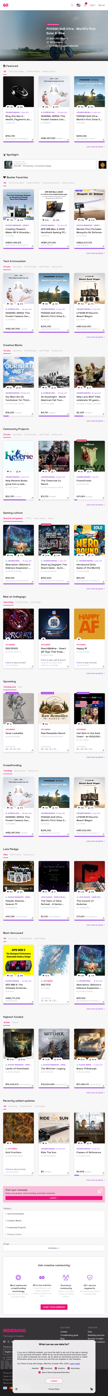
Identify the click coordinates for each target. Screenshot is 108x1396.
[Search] (72, 5)
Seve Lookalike (14, 733)
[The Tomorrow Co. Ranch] (54, 456)
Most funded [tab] (19, 771)
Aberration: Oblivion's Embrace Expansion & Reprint (18, 568)
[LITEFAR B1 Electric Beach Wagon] (89, 288)
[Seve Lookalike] (18, 708)
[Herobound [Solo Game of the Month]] (89, 540)
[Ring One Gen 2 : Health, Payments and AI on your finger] (18, 91)
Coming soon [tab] (10, 687)
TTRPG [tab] (28, 518)
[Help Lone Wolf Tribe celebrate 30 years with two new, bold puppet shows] (89, 372)
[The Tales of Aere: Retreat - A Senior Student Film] (54, 876)
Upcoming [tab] (17, 266)
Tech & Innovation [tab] (16, 71)
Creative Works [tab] (33, 71)
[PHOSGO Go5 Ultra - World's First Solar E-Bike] (89, 91)
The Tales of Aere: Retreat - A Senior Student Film (51, 904)
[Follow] (8, 639)
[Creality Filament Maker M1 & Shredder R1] (18, 204)
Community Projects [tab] (50, 183)
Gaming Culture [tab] (48, 71)
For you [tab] (7, 266)
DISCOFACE (12, 648)
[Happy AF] (89, 624)
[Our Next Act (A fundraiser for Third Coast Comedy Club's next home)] (18, 372)
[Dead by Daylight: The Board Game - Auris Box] (54, 540)
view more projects (95, 147)
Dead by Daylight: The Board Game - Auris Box (54, 568)
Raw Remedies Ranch (53, 733)
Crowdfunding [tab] (30, 266)
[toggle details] (33, 141)
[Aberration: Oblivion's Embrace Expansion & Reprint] (18, 540)
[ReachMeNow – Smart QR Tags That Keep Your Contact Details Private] (54, 624)
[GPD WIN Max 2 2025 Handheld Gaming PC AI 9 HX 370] (54, 204)
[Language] (78, 5)
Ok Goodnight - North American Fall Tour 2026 (53, 400)
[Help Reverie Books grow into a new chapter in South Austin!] (18, 456)
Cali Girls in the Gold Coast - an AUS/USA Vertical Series (88, 736)
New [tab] (20, 687)
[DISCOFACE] (18, 624)
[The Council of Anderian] (89, 876)
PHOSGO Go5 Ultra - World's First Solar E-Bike (89, 119)
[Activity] (85, 5)
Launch (53, 1198)
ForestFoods (84, 480)
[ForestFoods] (89, 456)
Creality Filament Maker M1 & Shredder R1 (18, 232)
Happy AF (82, 648)
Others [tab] (51, 518)
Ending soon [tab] (57, 266)
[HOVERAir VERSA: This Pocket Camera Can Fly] (54, 91)
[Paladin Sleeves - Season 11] (18, 876)
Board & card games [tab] (13, 518)
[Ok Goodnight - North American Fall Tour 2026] (54, 372)
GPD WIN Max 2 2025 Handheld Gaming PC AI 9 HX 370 (53, 232)
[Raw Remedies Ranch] (54, 708)
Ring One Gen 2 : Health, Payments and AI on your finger (18, 119)
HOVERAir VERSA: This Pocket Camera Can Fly (53, 119)
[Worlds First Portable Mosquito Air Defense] (89, 204)
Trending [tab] (8, 771)
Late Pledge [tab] (44, 266)
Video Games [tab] (39, 518)
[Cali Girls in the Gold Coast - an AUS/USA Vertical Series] (89, 708)
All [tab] (5, 71)
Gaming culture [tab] (68, 183)
